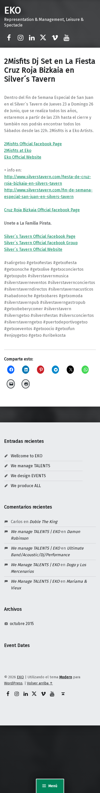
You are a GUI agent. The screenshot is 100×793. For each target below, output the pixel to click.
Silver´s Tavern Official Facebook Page (39, 236)
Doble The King (43, 521)
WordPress (13, 683)
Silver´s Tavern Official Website (33, 249)
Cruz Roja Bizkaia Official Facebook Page (42, 209)
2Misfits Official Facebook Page (33, 143)
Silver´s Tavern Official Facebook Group (41, 242)
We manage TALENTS (30, 465)
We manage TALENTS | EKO (35, 531)
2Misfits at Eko (17, 150)
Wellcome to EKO (26, 455)
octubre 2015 (22, 623)
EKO (12, 10)
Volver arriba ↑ (40, 683)
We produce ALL (26, 485)
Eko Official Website (22, 157)
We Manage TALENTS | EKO (35, 564)
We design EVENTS (28, 475)
